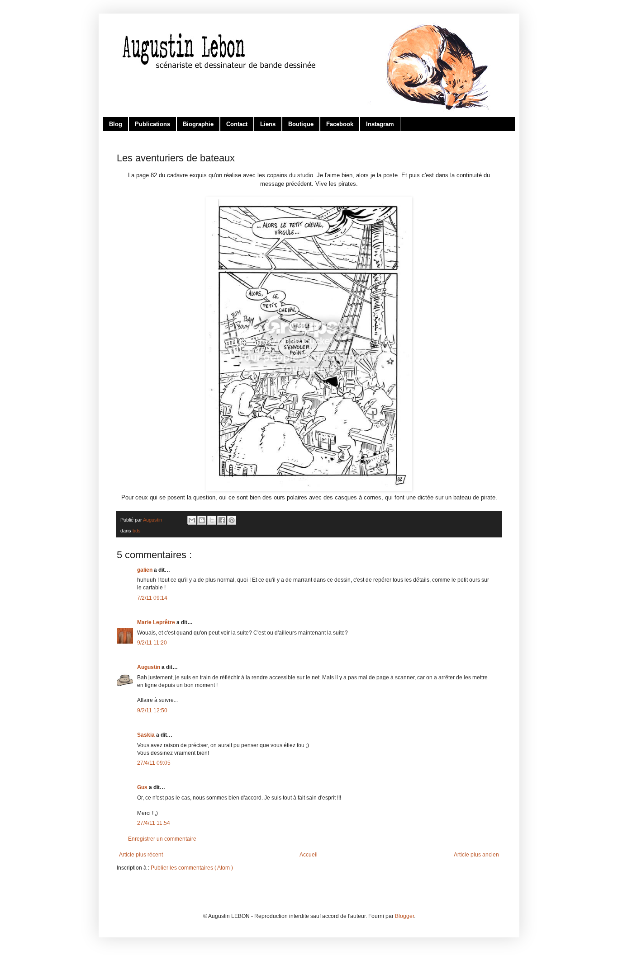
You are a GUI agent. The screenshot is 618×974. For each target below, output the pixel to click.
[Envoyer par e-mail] (191, 520)
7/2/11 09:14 (152, 598)
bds (137, 530)
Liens (268, 124)
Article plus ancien (476, 855)
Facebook (339, 124)
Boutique (301, 124)
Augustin (149, 667)
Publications (152, 124)
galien (145, 570)
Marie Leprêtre (156, 622)
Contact (236, 124)
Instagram (380, 124)
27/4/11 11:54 (153, 823)
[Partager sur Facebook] (221, 520)
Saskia (146, 735)
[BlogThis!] (201, 520)
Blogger (404, 916)
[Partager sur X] (211, 520)
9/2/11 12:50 (152, 710)
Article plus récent (141, 855)
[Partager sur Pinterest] (231, 520)
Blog (115, 124)
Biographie (198, 124)
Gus (143, 787)
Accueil (308, 855)
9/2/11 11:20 (152, 643)
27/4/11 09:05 (154, 763)
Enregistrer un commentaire (162, 839)
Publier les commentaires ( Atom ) (192, 868)
